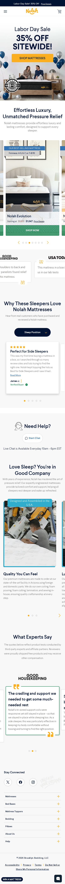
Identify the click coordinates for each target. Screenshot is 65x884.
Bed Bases (10, 803)
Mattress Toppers (14, 811)
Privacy (27, 864)
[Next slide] (47, 242)
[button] (23, 243)
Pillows (8, 826)
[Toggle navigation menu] (5, 11)
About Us (10, 833)
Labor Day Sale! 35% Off (26, 3)
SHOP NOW (32, 230)
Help (7, 841)
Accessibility (12, 864)
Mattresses (10, 796)
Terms (38, 864)
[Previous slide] (19, 242)
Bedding (9, 818)
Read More (15, 375)
